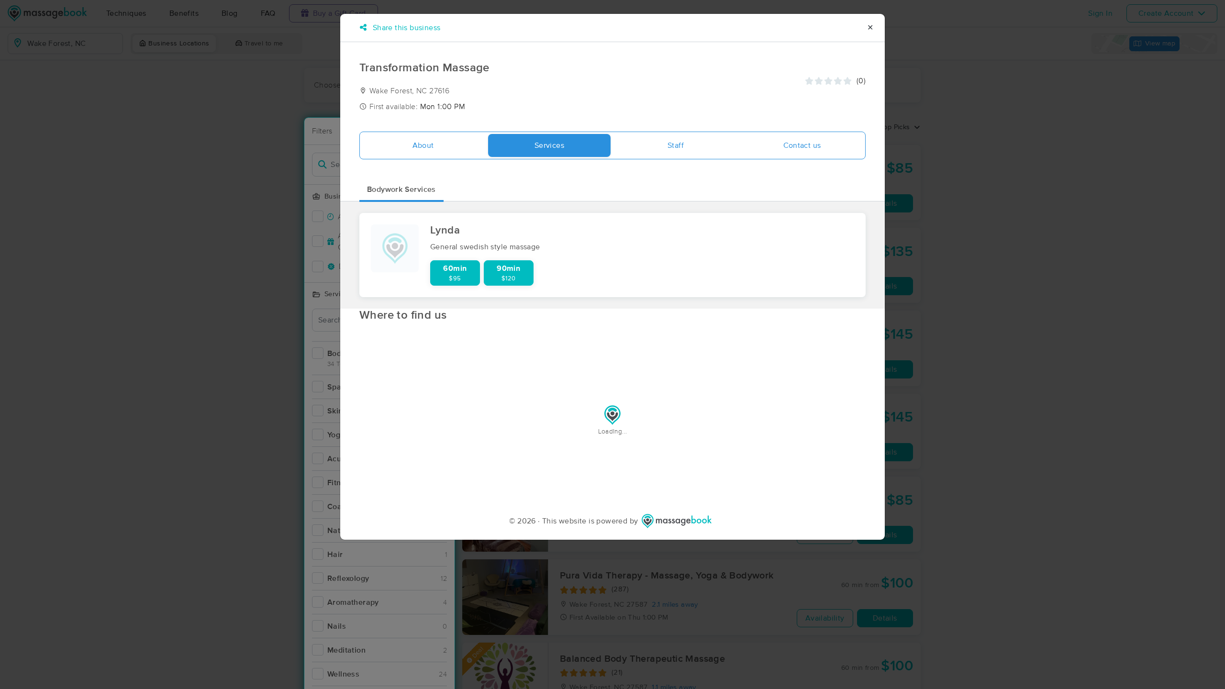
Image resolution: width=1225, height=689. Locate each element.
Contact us (802, 145)
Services (549, 145)
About (423, 145)
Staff (676, 145)
